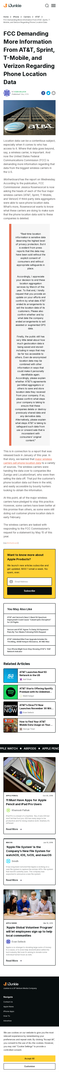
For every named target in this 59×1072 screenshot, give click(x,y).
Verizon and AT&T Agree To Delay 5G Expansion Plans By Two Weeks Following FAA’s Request (27, 630)
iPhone (16, 17)
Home (6, 17)
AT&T (37, 17)
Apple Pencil (49, 748)
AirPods (27, 748)
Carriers (27, 17)
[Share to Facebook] (43, 93)
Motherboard (12, 543)
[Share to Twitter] (48, 93)
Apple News (8, 1007)
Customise (29, 1066)
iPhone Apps (8, 1011)
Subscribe (29, 591)
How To (6, 1016)
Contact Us (8, 1002)
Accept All (30, 1058)
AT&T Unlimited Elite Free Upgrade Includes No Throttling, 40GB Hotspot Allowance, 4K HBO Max (28, 640)
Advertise (7, 1021)
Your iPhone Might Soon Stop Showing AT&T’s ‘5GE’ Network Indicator (29, 650)
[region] (29, 1049)
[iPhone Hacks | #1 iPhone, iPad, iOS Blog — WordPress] (12, 6)
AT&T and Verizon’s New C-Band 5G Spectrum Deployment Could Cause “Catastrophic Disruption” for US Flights (29, 619)
